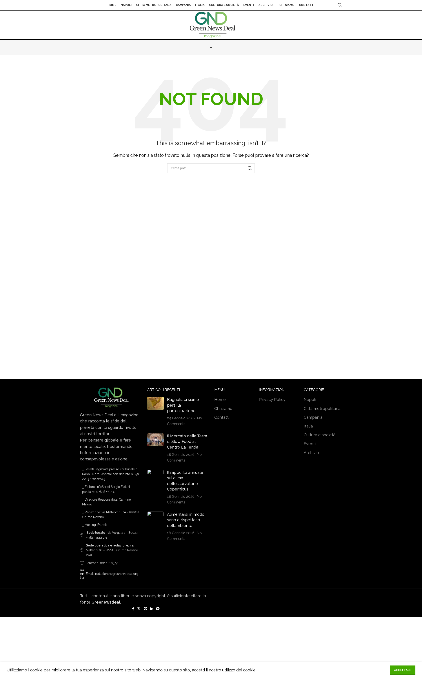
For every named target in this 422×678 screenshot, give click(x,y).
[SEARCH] (250, 168)
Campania (313, 417)
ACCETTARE (402, 670)
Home (220, 399)
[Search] (339, 5)
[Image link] (110, 397)
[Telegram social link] (92, 8)
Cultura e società (319, 435)
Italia (308, 426)
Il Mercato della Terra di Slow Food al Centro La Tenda (187, 441)
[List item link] (110, 563)
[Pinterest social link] (145, 609)
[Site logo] (211, 24)
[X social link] (139, 609)
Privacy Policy (272, 399)
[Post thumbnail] (155, 411)
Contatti (221, 417)
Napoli (310, 399)
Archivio (311, 452)
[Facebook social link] (133, 609)
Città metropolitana (322, 408)
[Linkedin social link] (152, 609)
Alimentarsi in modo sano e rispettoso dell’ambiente (185, 520)
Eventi (310, 443)
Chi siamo (223, 408)
